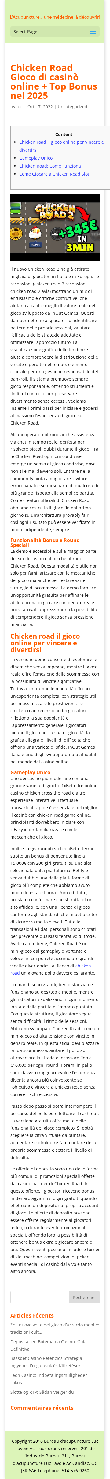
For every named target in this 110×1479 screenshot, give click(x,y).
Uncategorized (72, 107)
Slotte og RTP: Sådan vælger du (42, 1392)
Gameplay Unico (36, 158)
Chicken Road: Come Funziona (50, 166)
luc (19, 107)
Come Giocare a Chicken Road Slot (54, 174)
